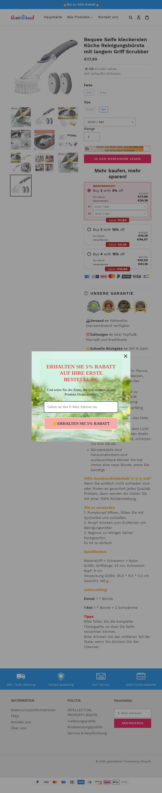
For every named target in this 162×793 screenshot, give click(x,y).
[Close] (125, 356)
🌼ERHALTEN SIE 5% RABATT (81, 423)
